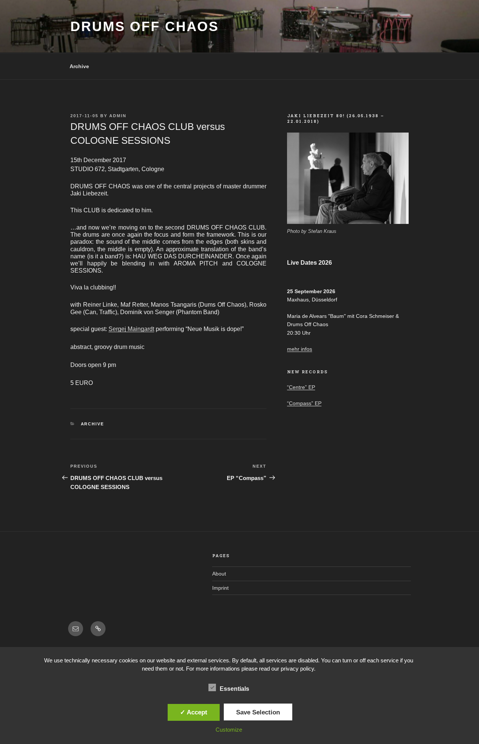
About (219, 574)
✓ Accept (193, 712)
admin (117, 115)
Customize (229, 729)
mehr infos (299, 349)
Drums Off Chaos (144, 26)
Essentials (234, 689)
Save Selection (258, 712)
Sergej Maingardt (131, 329)
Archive (79, 66)
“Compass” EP (304, 403)
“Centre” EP (301, 387)
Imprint (220, 588)
